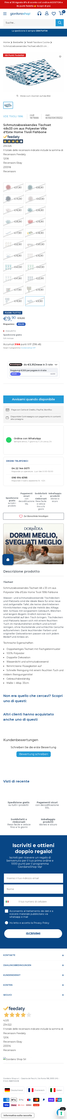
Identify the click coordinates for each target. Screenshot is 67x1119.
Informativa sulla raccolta (18, 1115)
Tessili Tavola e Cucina (38, 42)
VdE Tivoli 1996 (13, 116)
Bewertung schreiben (33, 754)
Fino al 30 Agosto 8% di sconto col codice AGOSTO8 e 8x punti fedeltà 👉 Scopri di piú (34, 4)
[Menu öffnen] (5, 14)
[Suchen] (60, 22)
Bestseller (18, 42)
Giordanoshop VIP (28, 348)
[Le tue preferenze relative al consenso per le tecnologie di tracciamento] (61, 1113)
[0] (61, 13)
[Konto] (47, 13)
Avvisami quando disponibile (33, 399)
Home (6, 42)
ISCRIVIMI (33, 933)
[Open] (7, 559)
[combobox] (10, 901)
